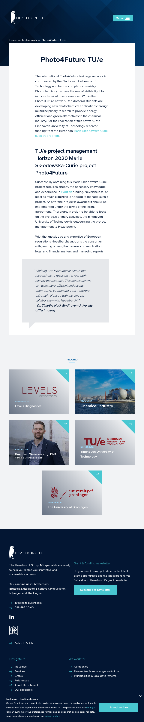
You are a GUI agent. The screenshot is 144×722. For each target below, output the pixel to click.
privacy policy (52, 715)
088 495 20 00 (24, 607)
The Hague (35, 593)
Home (13, 40)
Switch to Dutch (24, 643)
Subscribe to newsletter (95, 589)
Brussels (14, 588)
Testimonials (29, 40)
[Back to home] (27, 23)
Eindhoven (42, 588)
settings (90, 707)
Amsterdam (41, 584)
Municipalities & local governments (95, 675)
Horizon (66, 192)
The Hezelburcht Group (24, 565)
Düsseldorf (27, 588)
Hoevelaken (57, 588)
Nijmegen (15, 593)
